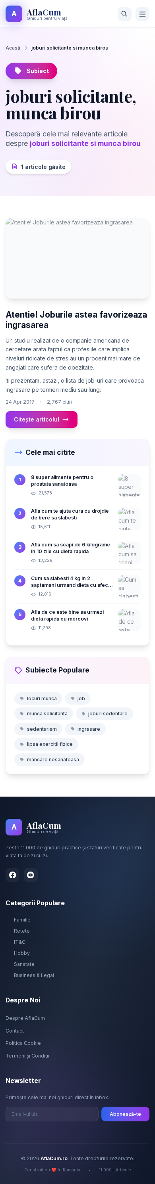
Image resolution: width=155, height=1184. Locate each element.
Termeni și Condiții (27, 1056)
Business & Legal (34, 975)
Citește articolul (36, 419)
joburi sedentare (108, 714)
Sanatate (24, 964)
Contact (15, 1031)
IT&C (19, 942)
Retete (22, 931)
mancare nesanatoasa (53, 760)
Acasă (13, 48)
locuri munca (42, 698)
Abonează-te (125, 1114)
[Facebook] (12, 875)
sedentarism (42, 729)
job (81, 698)
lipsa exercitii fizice (50, 744)
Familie (22, 920)
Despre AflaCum (25, 1018)
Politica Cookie (23, 1043)
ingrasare (89, 729)
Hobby (22, 953)
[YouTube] (31, 875)
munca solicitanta (47, 714)
